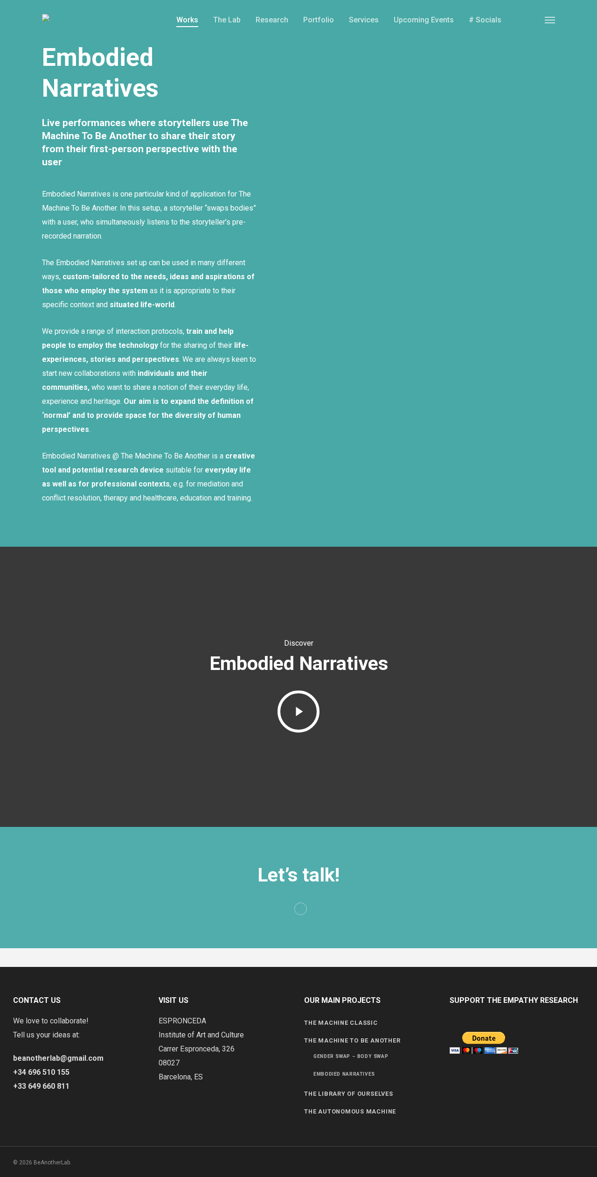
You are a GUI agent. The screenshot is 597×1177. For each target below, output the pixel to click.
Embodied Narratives (344, 1074)
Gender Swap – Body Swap (350, 1056)
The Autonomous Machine (350, 1111)
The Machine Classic (341, 1022)
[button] (550, 19)
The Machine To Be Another (352, 1040)
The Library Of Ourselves (348, 1093)
